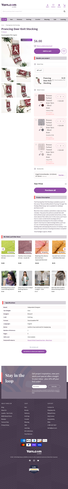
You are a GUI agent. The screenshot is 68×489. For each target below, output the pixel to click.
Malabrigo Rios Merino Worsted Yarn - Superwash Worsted (41, 258)
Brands (26, 410)
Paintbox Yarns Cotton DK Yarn (8, 257)
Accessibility (51, 419)
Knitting (28, 19)
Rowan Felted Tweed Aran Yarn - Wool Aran (40, 340)
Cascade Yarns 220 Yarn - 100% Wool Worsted (59, 257)
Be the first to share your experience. (34, 351)
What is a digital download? (44, 46)
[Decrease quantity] (57, 96)
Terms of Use (5, 422)
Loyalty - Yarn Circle (6, 413)
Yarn (11, 19)
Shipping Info (51, 410)
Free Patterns (28, 434)
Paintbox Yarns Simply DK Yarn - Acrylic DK (24, 257)
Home (2, 25)
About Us (3, 410)
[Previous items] (3, 249)
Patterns (19, 19)
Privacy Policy (5, 425)
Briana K (5, 32)
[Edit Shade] (41, 105)
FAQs (49, 422)
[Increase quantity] (63, 96)
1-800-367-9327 (52, 425)
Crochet (37, 19)
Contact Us (51, 407)
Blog (2, 407)
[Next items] (65, 249)
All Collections (28, 431)
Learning (63, 19)
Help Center (51, 416)
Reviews (3, 419)
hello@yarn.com (52, 428)
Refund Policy (51, 413)
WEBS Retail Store (6, 416)
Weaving (46, 19)
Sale (55, 19)
